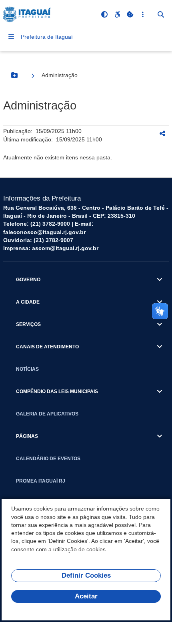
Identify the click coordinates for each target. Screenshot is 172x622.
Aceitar (86, 596)
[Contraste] (104, 14)
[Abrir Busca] (161, 14)
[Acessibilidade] (117, 14)
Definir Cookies (86, 575)
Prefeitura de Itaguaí (47, 37)
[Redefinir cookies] (130, 14)
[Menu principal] (11, 37)
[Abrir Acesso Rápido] (142, 14)
